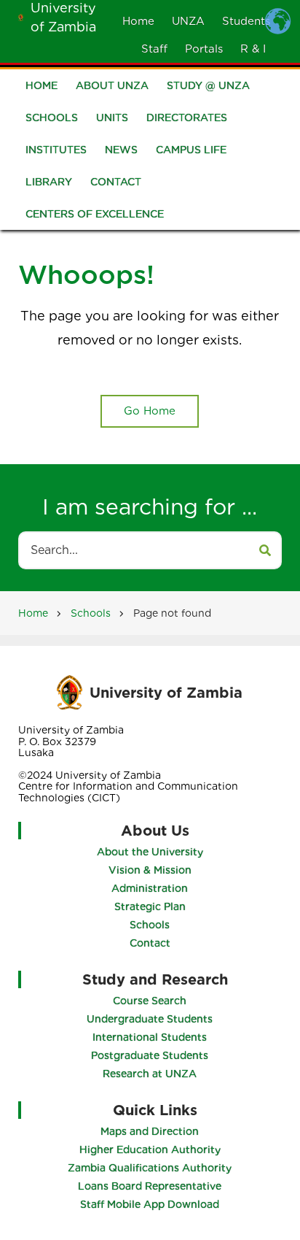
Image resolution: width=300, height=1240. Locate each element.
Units (112, 117)
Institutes (56, 149)
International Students (149, 1037)
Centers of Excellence (94, 214)
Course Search (149, 1000)
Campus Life (191, 149)
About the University (150, 852)
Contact (115, 182)
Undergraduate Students (150, 1019)
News (121, 149)
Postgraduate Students (149, 1055)
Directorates (186, 117)
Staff (154, 48)
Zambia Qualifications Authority (150, 1168)
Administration (149, 888)
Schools (51, 117)
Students (246, 21)
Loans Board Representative (149, 1186)
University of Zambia (166, 693)
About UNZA (112, 85)
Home (138, 21)
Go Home (149, 410)
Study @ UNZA (208, 85)
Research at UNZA (150, 1073)
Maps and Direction (149, 1131)
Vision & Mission (150, 870)
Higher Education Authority (150, 1149)
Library (48, 182)
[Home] (20, 16)
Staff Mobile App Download (149, 1204)
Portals (204, 48)
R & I (253, 48)
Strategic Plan (150, 906)
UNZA (188, 21)
